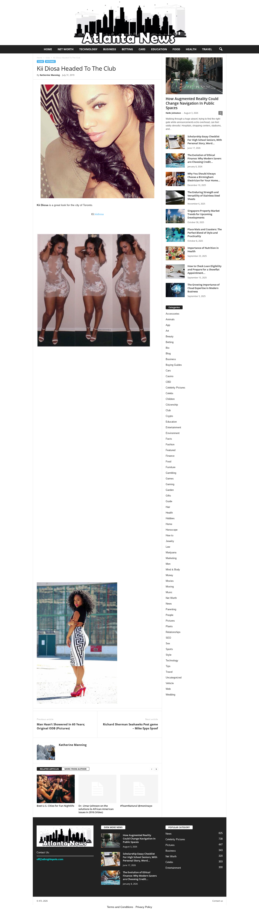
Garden (170, 490)
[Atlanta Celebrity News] (129, 22)
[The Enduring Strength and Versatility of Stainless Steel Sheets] (175, 197)
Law (168, 546)
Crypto (169, 416)
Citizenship (172, 404)
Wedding (170, 694)
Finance (170, 455)
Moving (170, 586)
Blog (168, 353)
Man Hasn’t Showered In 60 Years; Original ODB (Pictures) (61, 726)
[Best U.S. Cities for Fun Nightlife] (56, 789)
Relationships (173, 632)
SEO (168, 637)
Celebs (169, 393)
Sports (169, 649)
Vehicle (170, 683)
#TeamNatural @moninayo (136, 805)
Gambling (171, 472)
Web (168, 688)
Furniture (170, 467)
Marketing (171, 558)
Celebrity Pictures (175, 387)
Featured (170, 450)
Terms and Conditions (120, 906)
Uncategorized (173, 677)
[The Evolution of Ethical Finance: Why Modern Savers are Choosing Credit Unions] (175, 160)
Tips (168, 666)
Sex (168, 643)
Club (48, 57)
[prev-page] (152, 769)
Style (168, 654)
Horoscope (171, 529)
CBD (168, 382)
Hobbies (170, 518)
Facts (169, 438)
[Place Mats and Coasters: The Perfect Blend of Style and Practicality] (175, 235)
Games (170, 478)
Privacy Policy (144, 906)
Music (169, 592)
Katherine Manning (50, 75)
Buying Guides (174, 364)
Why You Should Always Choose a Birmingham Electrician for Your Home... (204, 177)
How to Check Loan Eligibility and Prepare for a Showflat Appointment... (204, 269)
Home (48, 49)
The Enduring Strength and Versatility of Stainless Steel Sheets (204, 195)
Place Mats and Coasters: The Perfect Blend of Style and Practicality (205, 233)
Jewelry (170, 541)
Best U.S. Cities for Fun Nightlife (55, 805)
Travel (207, 49)
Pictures (50, 61)
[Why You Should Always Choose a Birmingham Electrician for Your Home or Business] (175, 179)
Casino (169, 376)
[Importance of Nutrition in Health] (175, 253)
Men (168, 563)
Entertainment (173, 427)
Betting (127, 49)
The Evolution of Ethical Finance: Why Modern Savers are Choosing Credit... (204, 158)
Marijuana (171, 552)
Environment (173, 433)
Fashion (170, 444)
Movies (170, 580)
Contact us (217, 900)
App (168, 325)
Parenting (171, 609)
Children (170, 399)
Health (191, 49)
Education (159, 49)
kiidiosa (99, 214)
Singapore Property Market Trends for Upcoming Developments (204, 214)
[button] (221, 49)
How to (169, 535)
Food (176, 49)
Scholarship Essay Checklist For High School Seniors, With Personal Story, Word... (205, 140)
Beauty (169, 336)
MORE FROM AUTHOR (75, 768)
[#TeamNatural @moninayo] (139, 789)
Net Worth (66, 49)
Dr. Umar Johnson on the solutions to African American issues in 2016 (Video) (96, 809)
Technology (88, 49)
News (169, 603)
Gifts (168, 495)
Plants (169, 626)
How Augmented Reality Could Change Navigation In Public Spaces (192, 103)
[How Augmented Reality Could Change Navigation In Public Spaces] (194, 75)
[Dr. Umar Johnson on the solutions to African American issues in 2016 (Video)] (97, 789)
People (169, 615)
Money (169, 575)
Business (109, 49)
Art (167, 330)
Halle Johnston (173, 112)
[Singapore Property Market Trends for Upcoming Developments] (175, 216)
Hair (168, 507)
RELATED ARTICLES (49, 768)
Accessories (172, 313)
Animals (170, 319)
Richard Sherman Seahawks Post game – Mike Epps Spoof (130, 726)
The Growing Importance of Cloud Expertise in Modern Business (204, 288)
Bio (167, 347)
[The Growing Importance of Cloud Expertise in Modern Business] (175, 290)
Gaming (170, 484)
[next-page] (156, 769)
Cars (142, 49)
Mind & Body (173, 569)
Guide (169, 501)
